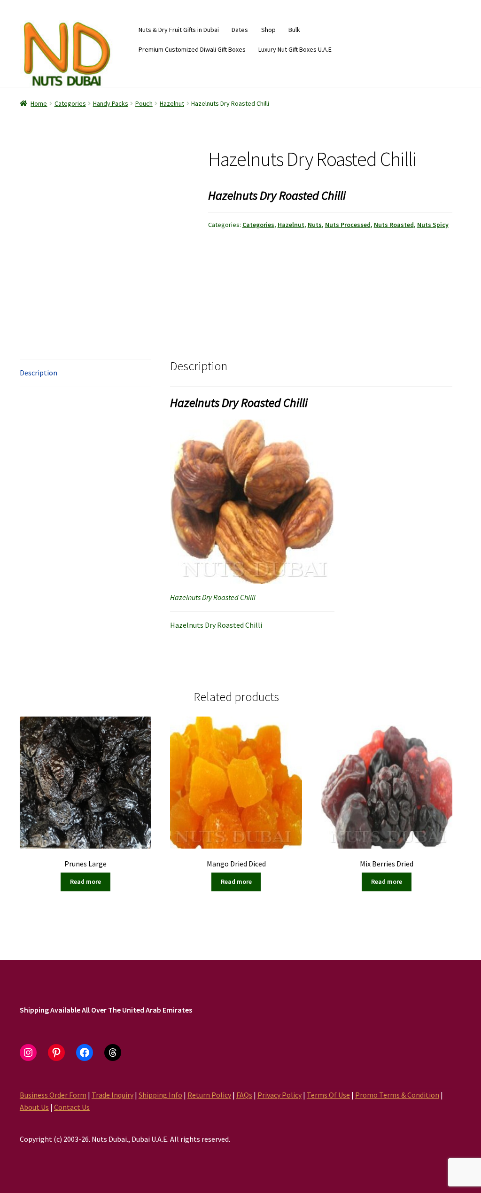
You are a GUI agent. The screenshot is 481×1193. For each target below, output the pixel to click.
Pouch (144, 103)
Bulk (294, 29)
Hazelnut (172, 103)
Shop (268, 29)
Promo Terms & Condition (397, 1094)
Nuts (315, 224)
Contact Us (72, 1107)
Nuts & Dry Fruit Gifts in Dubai (179, 29)
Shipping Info (160, 1094)
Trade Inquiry (112, 1094)
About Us (34, 1107)
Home (39, 103)
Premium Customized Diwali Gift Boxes (192, 49)
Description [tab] (38, 372)
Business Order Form (53, 1094)
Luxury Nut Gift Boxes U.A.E (295, 49)
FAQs (244, 1094)
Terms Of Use (328, 1094)
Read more (85, 881)
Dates (240, 29)
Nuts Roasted (394, 224)
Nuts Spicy (433, 224)
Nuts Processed (348, 224)
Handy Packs (110, 103)
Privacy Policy (279, 1094)
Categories (70, 103)
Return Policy (209, 1094)
